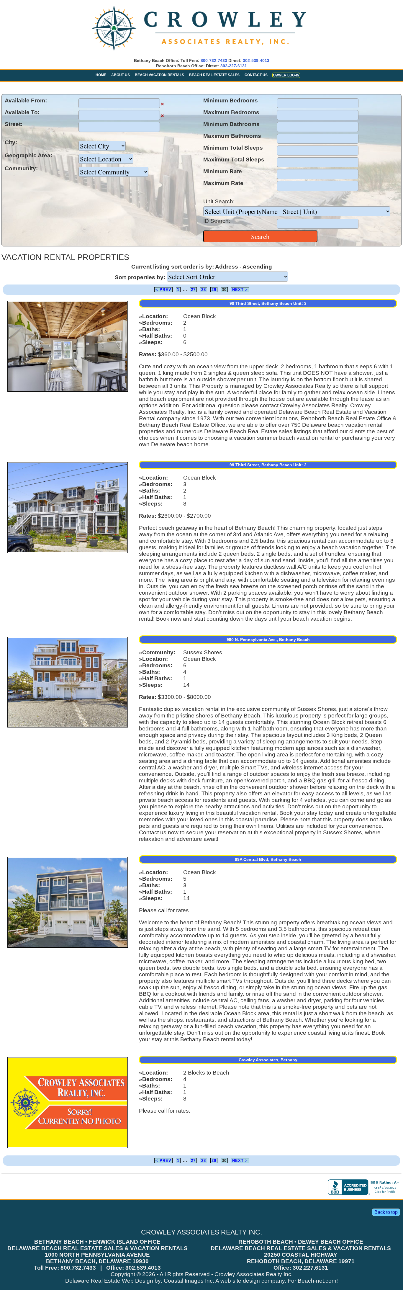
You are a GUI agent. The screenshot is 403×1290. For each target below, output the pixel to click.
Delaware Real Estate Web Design (109, 1281)
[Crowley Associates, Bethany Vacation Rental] (67, 1148)
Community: (21, 168)
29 (214, 289)
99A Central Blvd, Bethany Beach (268, 859)
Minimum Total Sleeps (233, 148)
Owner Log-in (286, 75)
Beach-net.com (317, 1281)
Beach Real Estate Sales (214, 75)
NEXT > (240, 289)
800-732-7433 (214, 60)
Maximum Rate (223, 183)
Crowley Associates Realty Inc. (253, 1274)
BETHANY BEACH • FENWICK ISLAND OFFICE (97, 1242)
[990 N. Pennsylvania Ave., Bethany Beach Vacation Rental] (67, 727)
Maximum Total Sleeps (233, 159)
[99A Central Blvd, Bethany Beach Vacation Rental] (67, 947)
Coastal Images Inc (188, 1281)
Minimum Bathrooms (231, 124)
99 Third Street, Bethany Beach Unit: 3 (268, 303)
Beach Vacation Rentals (159, 75)
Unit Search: (219, 201)
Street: (13, 124)
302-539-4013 (256, 60)
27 (193, 289)
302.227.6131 (310, 1268)
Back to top (386, 1212)
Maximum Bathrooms (232, 136)
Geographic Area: (28, 155)
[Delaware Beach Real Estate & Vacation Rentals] (199, 51)
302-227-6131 (233, 65)
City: (11, 142)
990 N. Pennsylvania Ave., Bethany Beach (268, 639)
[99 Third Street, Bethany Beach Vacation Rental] (67, 391)
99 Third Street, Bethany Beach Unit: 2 (268, 464)
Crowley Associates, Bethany (268, 1059)
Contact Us (256, 75)
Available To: (22, 112)
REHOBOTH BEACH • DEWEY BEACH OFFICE (300, 1242)
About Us (120, 75)
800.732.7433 (78, 1268)
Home (101, 75)
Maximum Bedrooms (231, 112)
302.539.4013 (143, 1268)
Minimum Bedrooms (230, 100)
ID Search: (216, 221)
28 (203, 289)
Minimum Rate (222, 171)
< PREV (163, 289)
